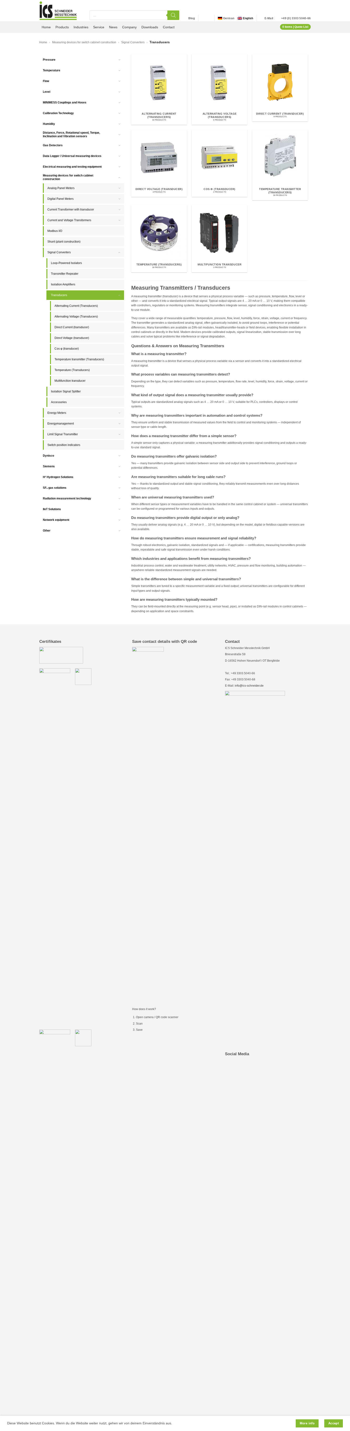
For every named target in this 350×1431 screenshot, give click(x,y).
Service (98, 27)
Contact (169, 27)
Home (46, 27)
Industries (81, 27)
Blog (191, 18)
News (113, 27)
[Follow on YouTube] (208, 18)
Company (129, 27)
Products (62, 27)
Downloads (149, 27)
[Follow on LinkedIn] (203, 18)
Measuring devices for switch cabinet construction (84, 42)
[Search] (173, 15)
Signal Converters (133, 42)
